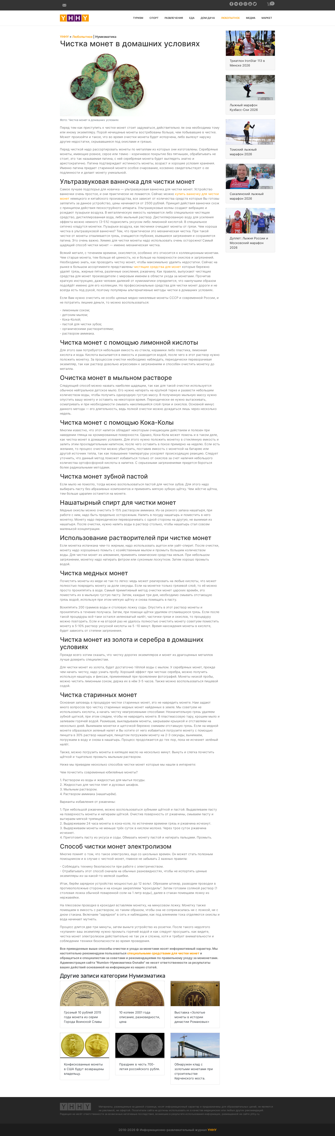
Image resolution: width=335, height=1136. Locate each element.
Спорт (153, 17)
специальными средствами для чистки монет (163, 953)
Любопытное (230, 17)
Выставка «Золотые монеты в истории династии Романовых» (191, 1017)
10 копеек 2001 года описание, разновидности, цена (139, 1017)
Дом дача (208, 17)
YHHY (212, 1130)
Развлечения (174, 17)
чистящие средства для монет (157, 267)
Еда (191, 17)
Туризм (138, 17)
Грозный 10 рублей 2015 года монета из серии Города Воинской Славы (83, 1017)
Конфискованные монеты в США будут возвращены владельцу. (84, 1069)
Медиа (250, 17)
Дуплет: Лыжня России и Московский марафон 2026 (249, 242)
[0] (268, 4)
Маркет (267, 17)
